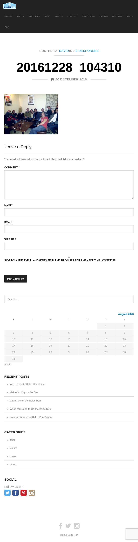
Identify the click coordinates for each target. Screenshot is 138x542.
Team (47, 16)
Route (20, 16)
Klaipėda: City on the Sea (24, 392)
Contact (72, 16)
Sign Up (58, 16)
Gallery (117, 16)
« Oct (7, 363)
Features (34, 16)
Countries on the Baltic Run (25, 400)
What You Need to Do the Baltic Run (30, 408)
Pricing (103, 16)
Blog (130, 16)
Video (13, 464)
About (8, 16)
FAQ (7, 27)
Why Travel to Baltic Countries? (27, 384)
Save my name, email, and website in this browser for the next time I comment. (60, 260)
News (13, 456)
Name (8, 205)
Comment (11, 167)
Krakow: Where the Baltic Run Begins (31, 417)
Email (8, 222)
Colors (13, 447)
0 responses (87, 51)
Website (10, 239)
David (64, 51)
